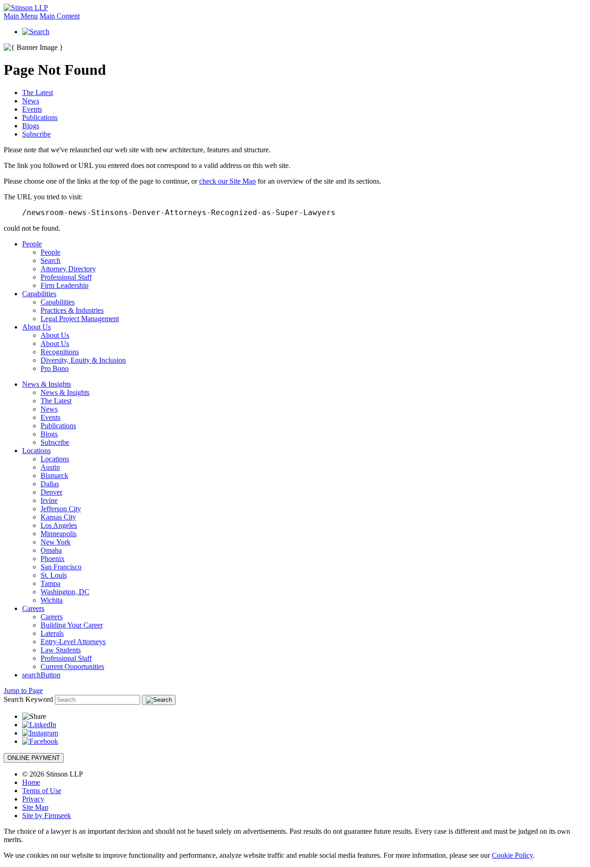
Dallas (50, 484)
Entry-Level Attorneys (73, 642)
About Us (36, 327)
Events (32, 109)
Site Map (35, 807)
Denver (51, 492)
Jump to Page (23, 690)
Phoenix (53, 558)
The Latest (37, 92)
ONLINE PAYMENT (33, 757)
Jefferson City (61, 509)
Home (31, 782)
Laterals (52, 633)
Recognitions (60, 352)
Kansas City (58, 517)
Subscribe (36, 134)
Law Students (61, 650)
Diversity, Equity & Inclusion (83, 360)
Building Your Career (72, 625)
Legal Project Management (80, 319)
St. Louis (54, 575)
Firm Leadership (64, 285)
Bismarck (54, 475)
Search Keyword (28, 699)
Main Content (60, 16)
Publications (40, 117)
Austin (50, 467)
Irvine (49, 500)
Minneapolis (59, 534)
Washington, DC (65, 592)
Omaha (51, 550)
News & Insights (46, 384)
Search (50, 260)
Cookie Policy (512, 855)
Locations (36, 450)
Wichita (52, 600)
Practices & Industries (72, 310)
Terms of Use (41, 791)
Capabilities (39, 294)
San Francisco (61, 567)
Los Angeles (59, 525)
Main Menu (21, 16)
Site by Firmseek (46, 815)
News (30, 101)
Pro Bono (55, 368)
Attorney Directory (68, 269)
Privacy (33, 799)
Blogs (30, 126)
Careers (33, 608)
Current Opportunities (72, 666)
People (32, 244)
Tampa (50, 583)
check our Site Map (227, 181)
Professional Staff (66, 277)
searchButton (41, 675)
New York (56, 542)
